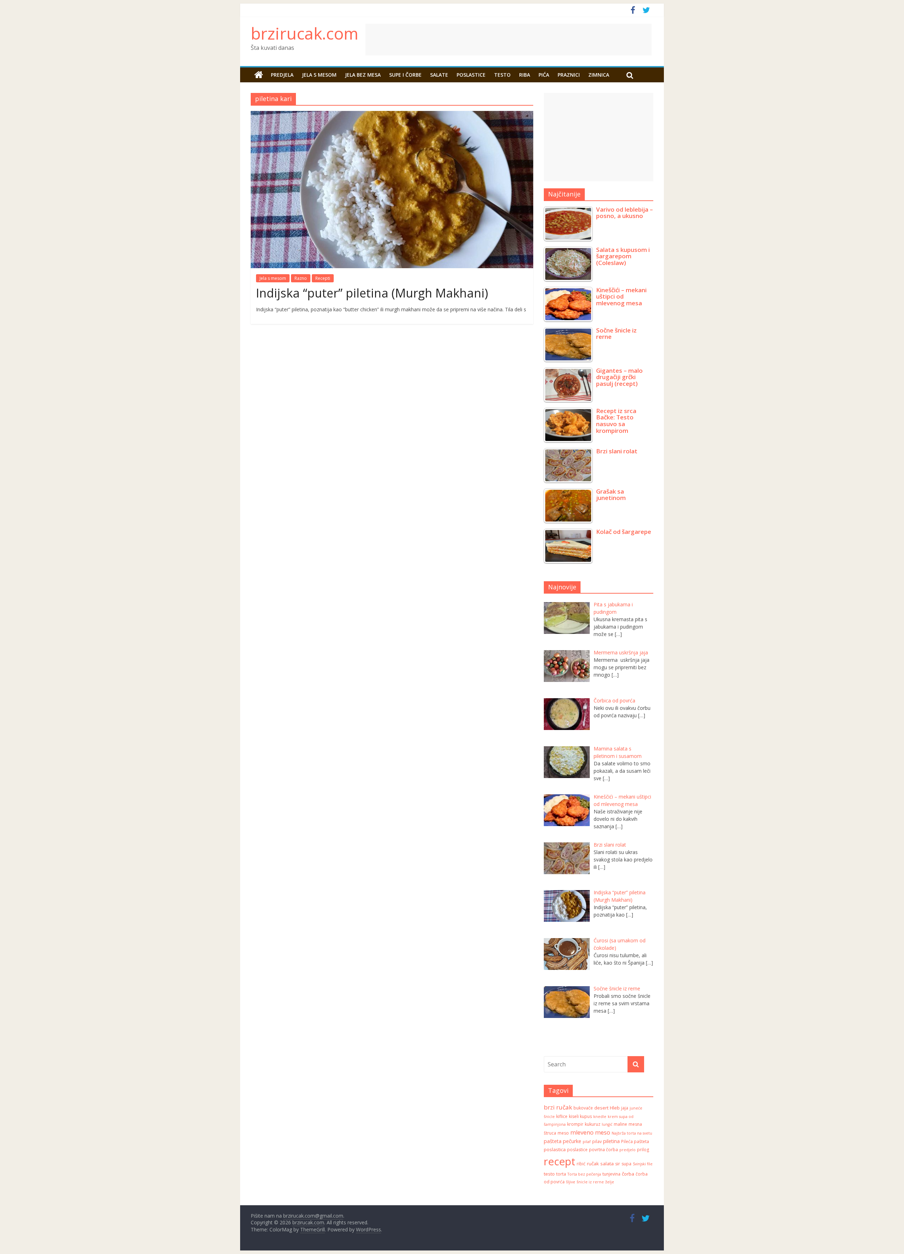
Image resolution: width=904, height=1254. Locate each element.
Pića (544, 74)
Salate (439, 74)
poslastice (577, 1150)
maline (620, 1124)
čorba (628, 1174)
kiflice (561, 1116)
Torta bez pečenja (584, 1174)
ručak (593, 1163)
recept (559, 1161)
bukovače (583, 1108)
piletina (611, 1141)
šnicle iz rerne (590, 1181)
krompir (575, 1124)
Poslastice (471, 74)
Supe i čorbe (405, 74)
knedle (599, 1116)
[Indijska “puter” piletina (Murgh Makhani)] (392, 115)
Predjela (282, 74)
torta (561, 1174)
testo (549, 1174)
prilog (643, 1150)
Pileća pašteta (635, 1141)
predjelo (627, 1149)
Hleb (615, 1108)
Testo (502, 74)
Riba (524, 74)
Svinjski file (643, 1163)
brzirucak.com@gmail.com (313, 1215)
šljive (570, 1181)
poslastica (555, 1149)
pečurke (572, 1141)
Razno (301, 278)
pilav (597, 1141)
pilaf (587, 1141)
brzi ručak (558, 1107)
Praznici (569, 74)
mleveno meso (590, 1132)
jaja (624, 1108)
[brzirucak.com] (259, 74)
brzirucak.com (304, 33)
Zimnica (598, 74)
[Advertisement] (566, 39)
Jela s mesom (319, 74)
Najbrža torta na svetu (632, 1133)
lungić (607, 1124)
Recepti (322, 278)
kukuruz (592, 1124)
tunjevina (611, 1174)
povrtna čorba (603, 1150)
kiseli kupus (580, 1116)
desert (601, 1108)
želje (609, 1181)
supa (626, 1164)
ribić (581, 1164)
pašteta (552, 1141)
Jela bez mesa (363, 74)
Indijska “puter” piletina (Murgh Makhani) (372, 293)
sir (617, 1164)
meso (563, 1133)
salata (607, 1163)
